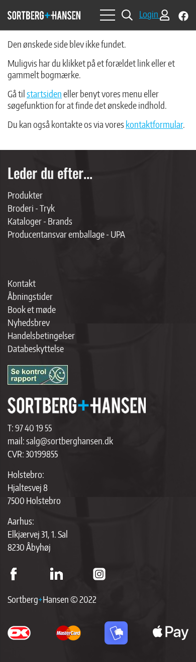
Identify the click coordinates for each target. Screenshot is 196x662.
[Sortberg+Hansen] (77, 405)
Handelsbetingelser (41, 335)
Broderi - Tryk (31, 208)
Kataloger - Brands (40, 221)
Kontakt (22, 283)
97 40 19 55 (33, 427)
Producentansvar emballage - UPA (66, 234)
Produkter (25, 195)
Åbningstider (30, 296)
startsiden (44, 93)
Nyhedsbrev (29, 322)
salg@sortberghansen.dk (69, 440)
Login (149, 14)
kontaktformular (154, 124)
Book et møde (32, 309)
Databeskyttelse (36, 348)
